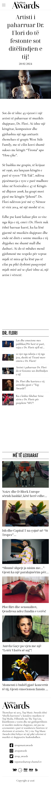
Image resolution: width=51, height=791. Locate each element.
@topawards (21, 750)
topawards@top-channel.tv (28, 761)
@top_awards (21, 756)
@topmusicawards (24, 745)
